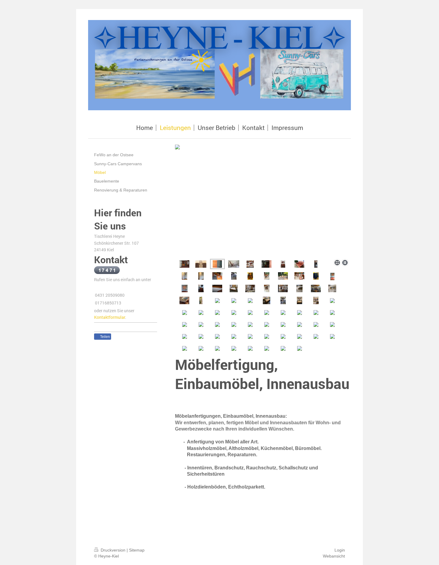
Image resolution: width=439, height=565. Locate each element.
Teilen (104, 337)
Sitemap (137, 550)
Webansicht (334, 556)
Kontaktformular (109, 317)
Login (339, 550)
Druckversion (113, 550)
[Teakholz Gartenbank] (299, 264)
